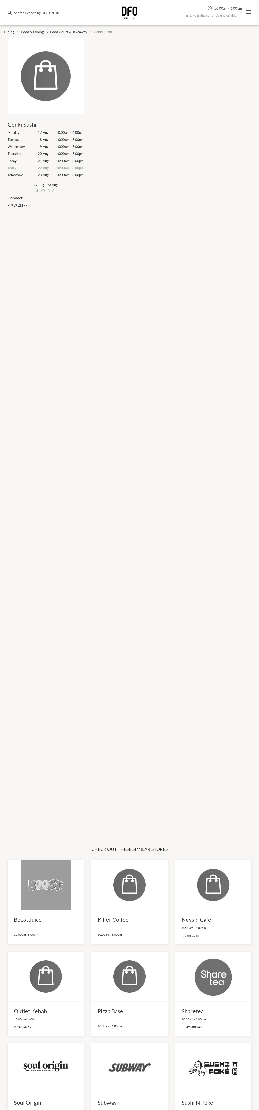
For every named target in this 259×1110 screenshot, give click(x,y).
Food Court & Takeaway (68, 32)
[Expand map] (171, 426)
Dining (9, 32)
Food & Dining (32, 32)
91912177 (19, 205)
